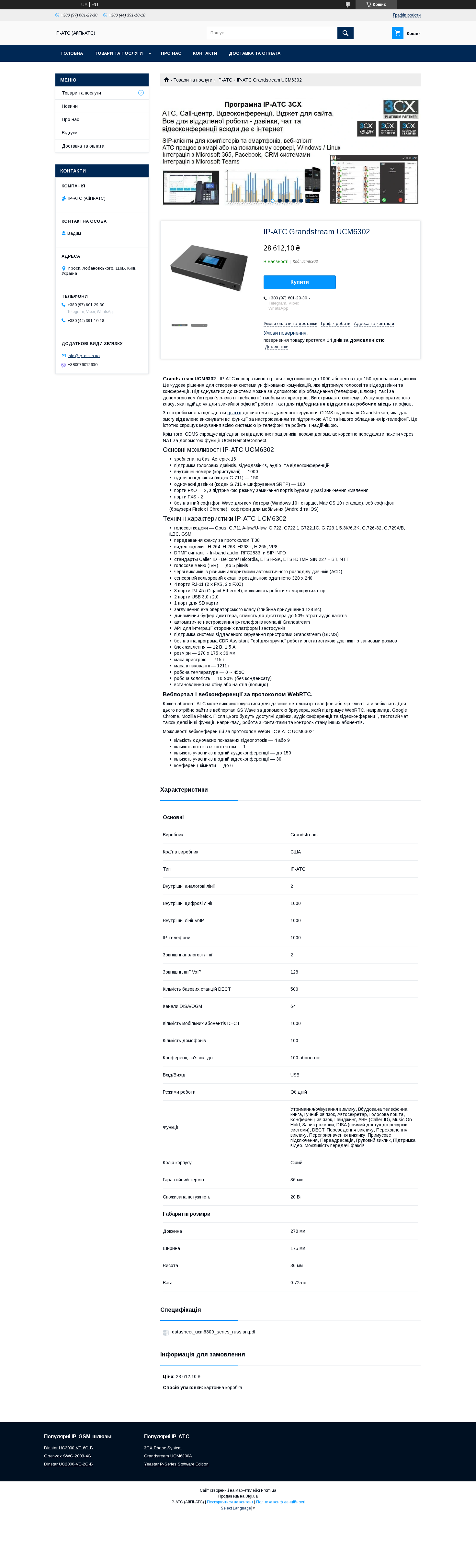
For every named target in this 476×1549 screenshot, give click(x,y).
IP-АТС (224, 80)
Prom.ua (268, 1490)
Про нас (171, 53)
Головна (72, 53)
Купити (299, 282)
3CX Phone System (163, 1447)
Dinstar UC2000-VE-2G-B (68, 1464)
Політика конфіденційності (280, 1502)
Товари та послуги (119, 53)
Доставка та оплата (254, 53)
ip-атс (234, 412)
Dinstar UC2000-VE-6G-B (68, 1447)
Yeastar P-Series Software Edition (176, 1464)
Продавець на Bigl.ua (238, 1496)
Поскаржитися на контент (230, 1502)
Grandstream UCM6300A (168, 1456)
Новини (70, 106)
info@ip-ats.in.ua (84, 355)
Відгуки (69, 132)
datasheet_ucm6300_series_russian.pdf (213, 1331)
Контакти (205, 53)
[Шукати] (345, 33)
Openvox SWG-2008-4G (67, 1456)
